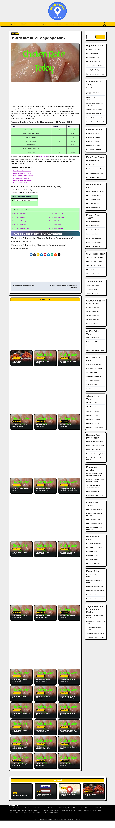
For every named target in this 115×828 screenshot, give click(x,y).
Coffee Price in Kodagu (92, 337)
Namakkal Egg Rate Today (93, 49)
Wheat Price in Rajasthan (93, 419)
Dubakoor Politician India (21, 796)
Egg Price (13, 24)
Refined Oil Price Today (94, 810)
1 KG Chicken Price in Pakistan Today (19, 425)
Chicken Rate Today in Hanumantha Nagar (67, 553)
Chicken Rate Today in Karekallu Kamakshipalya (68, 489)
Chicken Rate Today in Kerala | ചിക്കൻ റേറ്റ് (43, 489)
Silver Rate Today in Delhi (93, 265)
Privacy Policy (71, 819)
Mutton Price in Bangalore (93, 195)
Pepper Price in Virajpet (93, 221)
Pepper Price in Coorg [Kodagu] (95, 242)
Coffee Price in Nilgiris (92, 342)
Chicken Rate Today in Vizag (94, 113)
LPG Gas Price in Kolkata (93, 141)
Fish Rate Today (37, 808)
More (73, 24)
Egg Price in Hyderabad (92, 57)
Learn (15, 793)
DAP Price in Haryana (92, 555)
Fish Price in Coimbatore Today (95, 169)
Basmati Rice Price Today (80, 810)
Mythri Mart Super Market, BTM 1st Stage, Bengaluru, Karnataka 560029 (68, 793)
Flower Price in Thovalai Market (95, 595)
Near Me (64, 788)
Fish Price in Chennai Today (94, 177)
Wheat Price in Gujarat (92, 423)
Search (100, 37)
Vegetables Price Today (15, 812)
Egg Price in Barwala (92, 53)
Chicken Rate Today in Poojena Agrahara (43, 616)
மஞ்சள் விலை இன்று (91, 289)
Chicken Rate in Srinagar (56, 213)
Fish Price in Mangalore (92, 160)
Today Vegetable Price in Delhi (95, 633)
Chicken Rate (14, 33)
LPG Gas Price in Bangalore (94, 149)
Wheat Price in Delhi (92, 415)
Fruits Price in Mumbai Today (94, 523)
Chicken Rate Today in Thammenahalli (43, 731)
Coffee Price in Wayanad (93, 346)
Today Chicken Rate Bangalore (22, 173)
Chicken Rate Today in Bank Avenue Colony (43, 748)
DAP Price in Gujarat (92, 559)
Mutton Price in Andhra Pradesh (95, 191)
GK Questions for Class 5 (93, 324)
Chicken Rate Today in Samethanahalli (19, 748)
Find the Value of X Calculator (94, 495)
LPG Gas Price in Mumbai (93, 137)
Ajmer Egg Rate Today (92, 70)
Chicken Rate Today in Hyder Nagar (19, 616)
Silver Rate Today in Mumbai (94, 270)
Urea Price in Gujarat (92, 372)
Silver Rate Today (90, 808)
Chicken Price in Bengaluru (65, 425)
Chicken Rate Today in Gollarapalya (19, 764)
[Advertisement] (45, 93)
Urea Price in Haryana (92, 389)
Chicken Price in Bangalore (93, 88)
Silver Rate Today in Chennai (94, 261)
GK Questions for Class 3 (93, 315)
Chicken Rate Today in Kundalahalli (19, 731)
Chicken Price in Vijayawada (41, 425)
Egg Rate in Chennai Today (93, 61)
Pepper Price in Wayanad (93, 226)
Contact (80, 24)
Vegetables (45, 24)
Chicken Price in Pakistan (51, 812)
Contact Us (62, 819)
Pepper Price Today (66, 810)
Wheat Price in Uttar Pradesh (94, 427)
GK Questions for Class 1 (93, 307)
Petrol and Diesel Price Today (76, 808)
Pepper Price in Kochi (92, 234)
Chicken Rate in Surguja (56, 228)
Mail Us (78, 819)
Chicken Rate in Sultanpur (56, 217)
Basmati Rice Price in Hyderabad (95, 454)
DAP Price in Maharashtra (93, 564)
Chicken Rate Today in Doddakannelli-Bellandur (68, 731)
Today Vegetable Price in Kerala (95, 637)
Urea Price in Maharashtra (93, 376)
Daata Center (43, 156)
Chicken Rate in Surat (55, 224)
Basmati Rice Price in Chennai (94, 441)
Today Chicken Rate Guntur (21, 178)
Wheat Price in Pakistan (93, 403)
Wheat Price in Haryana (92, 411)
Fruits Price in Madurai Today (94, 509)
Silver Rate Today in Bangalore (95, 257)
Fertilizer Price (40, 812)
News (66, 24)
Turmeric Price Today (48, 808)
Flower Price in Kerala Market (94, 599)
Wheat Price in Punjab (92, 407)
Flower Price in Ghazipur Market (95, 586)
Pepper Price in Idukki (92, 230)
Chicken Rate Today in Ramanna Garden (43, 680)
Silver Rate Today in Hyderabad (95, 274)
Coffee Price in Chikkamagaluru (95, 350)
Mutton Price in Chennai (93, 199)
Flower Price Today (43, 810)
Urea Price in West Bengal (93, 364)
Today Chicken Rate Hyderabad (22, 171)
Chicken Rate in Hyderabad (17, 362)
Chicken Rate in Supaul (55, 221)
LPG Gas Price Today (31, 810)
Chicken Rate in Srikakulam (19, 213)
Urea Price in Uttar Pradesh (94, 368)
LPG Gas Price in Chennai (93, 145)
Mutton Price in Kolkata (93, 207)
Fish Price (35, 24)
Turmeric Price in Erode (92, 285)
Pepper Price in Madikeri (93, 246)
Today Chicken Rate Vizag (20, 183)
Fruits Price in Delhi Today (93, 519)
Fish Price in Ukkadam (92, 165)
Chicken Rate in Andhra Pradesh (95, 122)
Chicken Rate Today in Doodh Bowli (19, 680)
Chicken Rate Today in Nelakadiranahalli (67, 714)
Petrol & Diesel (56, 24)
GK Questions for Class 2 (93, 311)
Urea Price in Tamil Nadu (93, 380)
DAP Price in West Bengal (93, 543)
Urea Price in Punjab (91, 384)
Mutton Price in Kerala (92, 203)
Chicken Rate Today (14, 808)
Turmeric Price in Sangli (93, 293)
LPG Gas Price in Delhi (92, 133)
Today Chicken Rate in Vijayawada (23, 175)
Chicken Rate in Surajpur (19, 224)
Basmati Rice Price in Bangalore (95, 445)
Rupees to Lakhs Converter (94, 491)
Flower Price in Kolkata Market (95, 590)
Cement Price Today (61, 808)
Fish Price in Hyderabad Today (94, 173)
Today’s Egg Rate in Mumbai (94, 66)
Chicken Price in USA (28, 812)
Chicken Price (24, 24)
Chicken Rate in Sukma (18, 217)
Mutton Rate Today (26, 808)
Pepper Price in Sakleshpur (93, 238)
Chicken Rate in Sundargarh (20, 221)
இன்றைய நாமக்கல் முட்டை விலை (95, 74)
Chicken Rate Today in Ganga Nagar (24, 285)
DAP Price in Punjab (91, 551)
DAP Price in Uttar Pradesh (94, 547)
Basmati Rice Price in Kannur (94, 449)
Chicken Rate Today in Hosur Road (67, 680)
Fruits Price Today (55, 810)
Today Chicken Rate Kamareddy (22, 180)
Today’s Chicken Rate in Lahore (95, 118)
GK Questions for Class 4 (93, 319)
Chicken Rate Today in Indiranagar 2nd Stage (67, 697)
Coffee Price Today (18, 810)
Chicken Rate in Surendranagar (21, 228)
